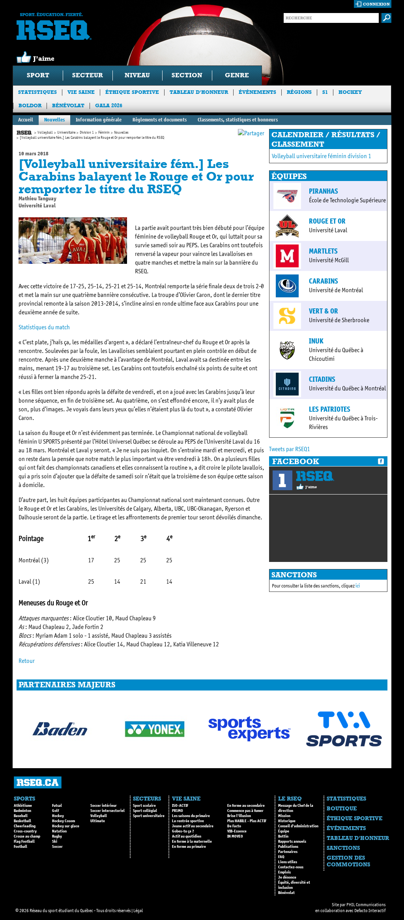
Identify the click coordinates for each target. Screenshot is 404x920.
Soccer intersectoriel (107, 810)
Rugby (57, 836)
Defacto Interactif (369, 910)
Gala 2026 (108, 105)
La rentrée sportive (188, 821)
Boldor (30, 105)
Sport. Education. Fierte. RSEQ (54, 26)
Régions (299, 92)
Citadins (322, 379)
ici (357, 586)
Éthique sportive (132, 92)
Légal (138, 910)
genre (237, 75)
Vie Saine (81, 92)
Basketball (22, 821)
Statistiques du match (44, 327)
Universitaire (66, 132)
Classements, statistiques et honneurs (238, 120)
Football (20, 846)
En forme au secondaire (246, 805)
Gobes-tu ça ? (183, 831)
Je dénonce (287, 877)
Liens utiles (287, 862)
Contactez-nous (290, 867)
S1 (325, 92)
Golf (55, 810)
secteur (87, 75)
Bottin (283, 836)
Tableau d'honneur (199, 92)
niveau (137, 75)
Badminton (22, 810)
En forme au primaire (189, 846)
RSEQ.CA (38, 782)
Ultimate (97, 821)
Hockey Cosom (63, 821)
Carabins (323, 281)
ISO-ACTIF (180, 805)
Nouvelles (54, 120)
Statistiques (37, 92)
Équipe (283, 831)
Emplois (284, 872)
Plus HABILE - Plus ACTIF (246, 821)
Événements (257, 92)
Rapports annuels (292, 841)
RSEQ (315, 476)
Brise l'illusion (239, 816)
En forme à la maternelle (192, 841)
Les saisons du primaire (191, 816)
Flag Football (24, 841)
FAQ (281, 857)
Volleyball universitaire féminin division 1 (321, 156)
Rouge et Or (327, 221)
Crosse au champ (27, 836)
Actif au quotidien (186, 836)
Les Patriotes (329, 409)
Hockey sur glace (65, 826)
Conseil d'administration (298, 826)
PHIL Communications (365, 904)
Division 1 (87, 132)
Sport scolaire (144, 805)
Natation (59, 831)
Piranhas (323, 191)
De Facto (234, 826)
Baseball (21, 816)
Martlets (323, 251)
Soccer (57, 846)
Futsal (57, 805)
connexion (376, 4)
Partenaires (287, 851)
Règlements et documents (160, 120)
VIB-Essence (237, 831)
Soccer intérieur (103, 805)
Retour (27, 660)
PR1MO (177, 810)
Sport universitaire (149, 816)
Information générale (99, 120)
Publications (288, 846)
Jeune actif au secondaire (192, 826)
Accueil (25, 120)
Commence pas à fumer (245, 810)
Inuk (316, 341)
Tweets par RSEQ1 (289, 449)
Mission (284, 816)
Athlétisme (23, 805)
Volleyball (45, 132)
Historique (287, 821)
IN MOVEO (235, 836)
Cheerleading (25, 826)
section (187, 75)
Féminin (104, 132)
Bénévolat (68, 105)
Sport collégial (145, 810)
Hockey (350, 92)
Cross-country (25, 831)
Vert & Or (323, 311)
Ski (54, 841)
